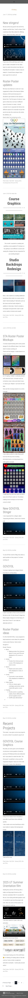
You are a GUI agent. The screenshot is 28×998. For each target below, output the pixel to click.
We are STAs (14, 182)
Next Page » (9, 986)
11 (3, 986)
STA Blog (14, 9)
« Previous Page (6, 982)
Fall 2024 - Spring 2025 (15, 181)
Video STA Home (20, 993)
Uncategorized (7, 182)
